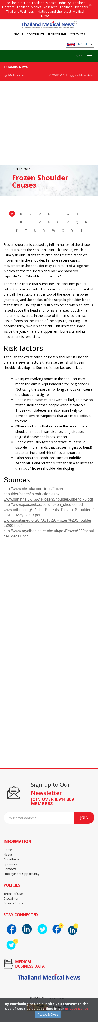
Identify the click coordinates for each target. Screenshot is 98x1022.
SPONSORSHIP (57, 34)
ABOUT (18, 34)
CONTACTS (77, 34)
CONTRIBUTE (35, 34)
